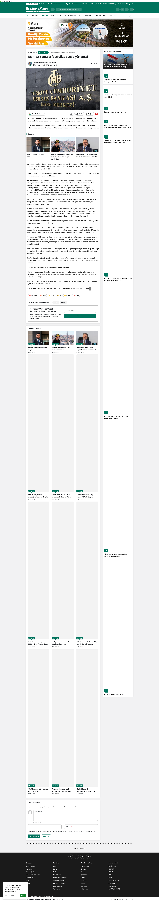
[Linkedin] (82, 856)
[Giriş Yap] (127, 9)
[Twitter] (70, 856)
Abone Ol (80, 316)
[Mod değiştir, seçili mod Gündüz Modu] (131, 16)
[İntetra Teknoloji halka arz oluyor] (38, 148)
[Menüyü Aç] (53, 9)
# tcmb (63, 302)
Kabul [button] (22, 895)
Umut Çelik (37, 63)
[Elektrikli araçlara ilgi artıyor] (118, 628)
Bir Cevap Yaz (34, 803)
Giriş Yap (46, 836)
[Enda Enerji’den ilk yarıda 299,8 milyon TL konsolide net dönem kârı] (38, 574)
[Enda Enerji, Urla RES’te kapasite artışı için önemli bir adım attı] (87, 148)
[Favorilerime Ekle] (96, 113)
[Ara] (118, 9)
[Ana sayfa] (27, 15)
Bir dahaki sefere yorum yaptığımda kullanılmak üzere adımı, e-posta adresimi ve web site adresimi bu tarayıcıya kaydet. (62, 831)
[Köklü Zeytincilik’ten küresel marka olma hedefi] (38, 721)
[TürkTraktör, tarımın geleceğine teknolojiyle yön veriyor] (38, 427)
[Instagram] (76, 856)
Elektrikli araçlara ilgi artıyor (114, 694)
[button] (122, 9)
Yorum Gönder (34, 836)
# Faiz (55, 302)
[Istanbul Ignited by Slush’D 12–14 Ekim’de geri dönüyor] (118, 352)
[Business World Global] (38, 9)
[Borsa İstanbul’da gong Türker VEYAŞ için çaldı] (87, 427)
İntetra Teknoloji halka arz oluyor (116, 112)
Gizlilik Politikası (9, 895)
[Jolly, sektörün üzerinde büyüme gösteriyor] (63, 574)
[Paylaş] (132, 899)
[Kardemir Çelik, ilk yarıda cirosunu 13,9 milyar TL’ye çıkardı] (63, 427)
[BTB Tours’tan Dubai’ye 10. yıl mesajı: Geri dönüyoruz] (87, 574)
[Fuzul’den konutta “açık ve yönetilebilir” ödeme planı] (63, 721)
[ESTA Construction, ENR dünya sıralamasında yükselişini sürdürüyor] (63, 148)
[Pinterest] (88, 856)
